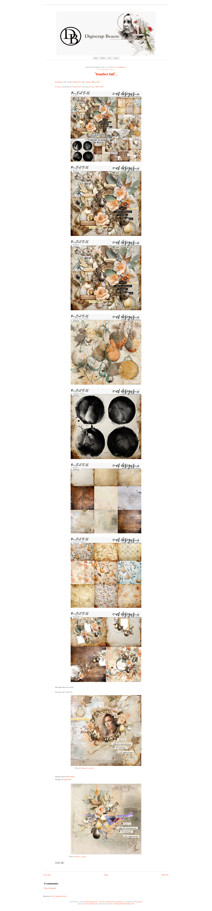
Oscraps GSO (67, 779)
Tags (109, 58)
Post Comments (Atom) (59, 896)
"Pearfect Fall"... (106, 74)
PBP (93, 82)
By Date (103, 58)
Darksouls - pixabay (87, 768)
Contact (116, 58)
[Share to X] (60, 863)
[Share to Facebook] (62, 863)
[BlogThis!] (58, 863)
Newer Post (47, 875)
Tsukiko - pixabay (80, 856)
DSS (98, 82)
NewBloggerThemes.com (124, 904)
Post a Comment (50, 888)
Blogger (138, 902)
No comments (120, 67)
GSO (112, 69)
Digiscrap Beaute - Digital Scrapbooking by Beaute (104, 902)
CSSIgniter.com (92, 904)
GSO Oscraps (70, 776)
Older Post (165, 875)
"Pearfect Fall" (76, 82)
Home (95, 58)
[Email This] (56, 863)
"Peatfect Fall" (76, 87)
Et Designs (58, 82)
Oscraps (88, 82)
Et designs (58, 87)
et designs (103, 69)
